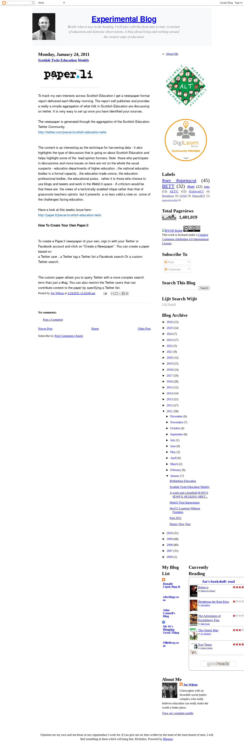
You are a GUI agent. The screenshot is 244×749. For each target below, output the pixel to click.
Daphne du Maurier (208, 591)
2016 (170, 381)
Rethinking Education (183, 481)
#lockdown (168, 195)
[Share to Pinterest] (127, 293)
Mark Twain (205, 624)
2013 (170, 399)
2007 (170, 550)
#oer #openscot (179, 180)
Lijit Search (169, 304)
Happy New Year (180, 524)
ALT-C (174, 191)
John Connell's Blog (169, 613)
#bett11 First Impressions (185, 502)
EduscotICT (198, 195)
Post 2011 (175, 518)
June (173, 446)
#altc (207, 186)
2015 (170, 387)
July (173, 440)
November (177, 422)
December (176, 416)
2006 (170, 557)
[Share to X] (120, 293)
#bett (190, 187)
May (173, 452)
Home (95, 328)
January (175, 475)
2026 (170, 322)
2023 (170, 340)
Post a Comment (53, 319)
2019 (170, 363)
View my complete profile (177, 713)
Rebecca (203, 587)
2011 (170, 411)
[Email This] (112, 293)
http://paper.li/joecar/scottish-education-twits (69, 214)
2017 (170, 375)
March (174, 464)
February (176, 470)
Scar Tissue (205, 644)
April (173, 458)
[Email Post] (105, 293)
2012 (170, 405)
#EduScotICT (196, 191)
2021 (170, 351)
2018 (170, 369)
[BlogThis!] (116, 293)
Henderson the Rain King (213, 601)
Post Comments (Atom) (69, 336)
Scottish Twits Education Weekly (63, 60)
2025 (170, 327)
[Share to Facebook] (123, 293)
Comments (174, 269)
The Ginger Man (208, 630)
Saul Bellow (205, 605)
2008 (170, 544)
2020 (170, 357)
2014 (170, 393)
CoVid (183, 195)
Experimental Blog (124, 18)
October (175, 428)
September (177, 434)
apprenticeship (169, 200)
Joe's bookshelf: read (218, 581)
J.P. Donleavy (206, 634)
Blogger (168, 739)
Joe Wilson (190, 684)
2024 (170, 333)
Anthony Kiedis (206, 648)
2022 (170, 345)
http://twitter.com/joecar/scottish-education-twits (72, 131)
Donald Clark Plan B (171, 585)
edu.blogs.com (171, 598)
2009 (170, 539)
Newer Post (45, 328)
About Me (172, 53)
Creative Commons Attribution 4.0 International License (185, 239)
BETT (168, 186)
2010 (170, 533)
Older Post (144, 328)
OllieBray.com (171, 644)
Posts (170, 262)
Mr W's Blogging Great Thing (171, 629)
